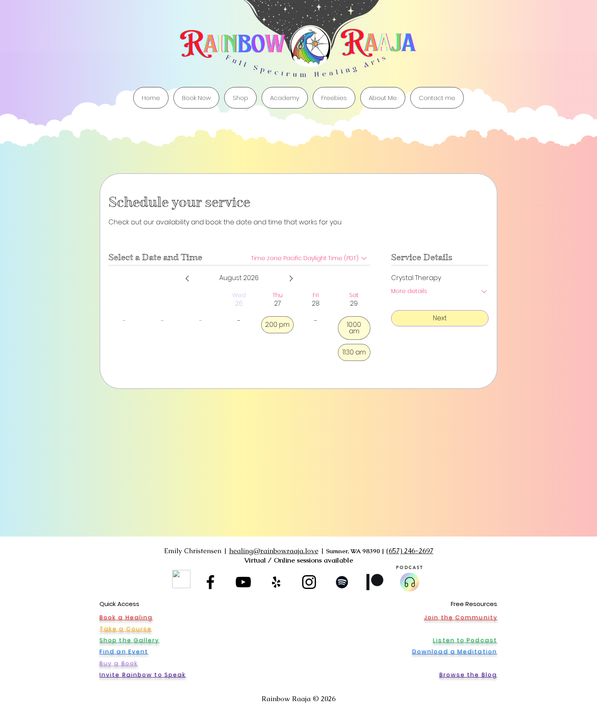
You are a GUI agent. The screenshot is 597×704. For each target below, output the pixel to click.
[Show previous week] (187, 278)
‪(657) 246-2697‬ (409, 550)
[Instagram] (309, 582)
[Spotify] (342, 582)
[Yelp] (276, 582)
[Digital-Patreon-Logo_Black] (375, 582)
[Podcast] (409, 582)
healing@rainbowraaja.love (273, 550)
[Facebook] (210, 582)
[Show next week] (291, 278)
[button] (334, 98)
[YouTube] (243, 582)
